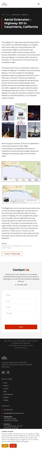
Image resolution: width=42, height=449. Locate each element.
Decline (5, 446)
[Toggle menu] (38, 4)
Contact (5, 400)
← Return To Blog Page (12, 254)
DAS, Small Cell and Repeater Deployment (21, 341)
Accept (13, 446)
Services (5, 386)
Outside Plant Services (21, 343)
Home (3, 15)
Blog (8, 15)
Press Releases (7, 394)
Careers (5, 388)
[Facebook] (8, 372)
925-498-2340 (22, 285)
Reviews (5, 397)
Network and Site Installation (21, 345)
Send (21, 327)
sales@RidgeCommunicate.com (14, 413)
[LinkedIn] (3, 372)
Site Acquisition (21, 348)
